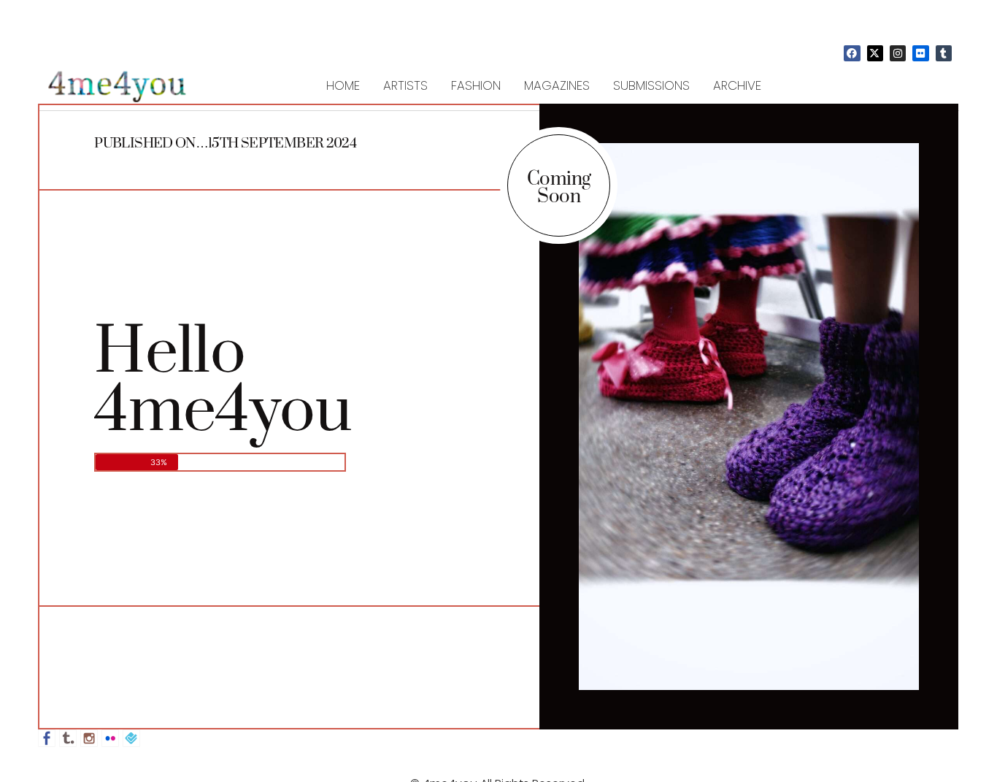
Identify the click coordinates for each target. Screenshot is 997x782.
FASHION (476, 85)
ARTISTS (405, 85)
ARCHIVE (737, 85)
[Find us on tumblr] (68, 738)
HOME (343, 85)
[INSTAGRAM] (898, 53)
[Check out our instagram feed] (89, 738)
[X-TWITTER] (875, 53)
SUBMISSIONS (651, 85)
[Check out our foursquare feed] (131, 738)
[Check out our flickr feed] (110, 738)
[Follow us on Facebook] (46, 738)
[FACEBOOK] (852, 53)
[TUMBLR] (944, 53)
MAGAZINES (557, 85)
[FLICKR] (920, 53)
